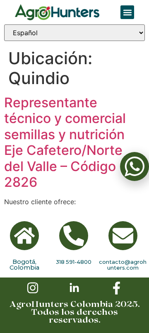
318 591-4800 (73, 261)
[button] (127, 12)
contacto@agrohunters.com (123, 264)
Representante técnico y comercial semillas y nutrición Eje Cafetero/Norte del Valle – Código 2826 (65, 142)
